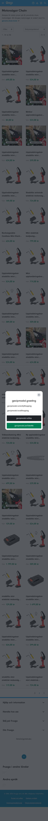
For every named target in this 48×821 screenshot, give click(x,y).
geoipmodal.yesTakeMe (24, 426)
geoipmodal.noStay (24, 418)
